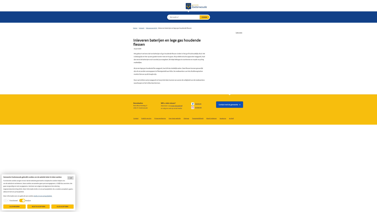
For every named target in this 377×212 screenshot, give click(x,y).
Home (135, 28)
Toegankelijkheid (197, 118)
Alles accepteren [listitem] (62, 206)
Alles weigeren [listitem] (14, 206)
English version (146, 118)
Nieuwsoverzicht (151, 28)
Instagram (198, 107)
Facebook (198, 104)
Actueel (141, 28)
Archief (231, 118)
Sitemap (186, 118)
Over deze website (175, 118)
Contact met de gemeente (228, 104)
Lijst (71, 178)
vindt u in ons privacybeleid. (43, 196)
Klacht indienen (211, 118)
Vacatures (223, 118)
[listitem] (10, 200)
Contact (135, 118)
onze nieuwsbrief (176, 106)
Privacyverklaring (160, 118)
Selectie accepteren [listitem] (38, 206)
